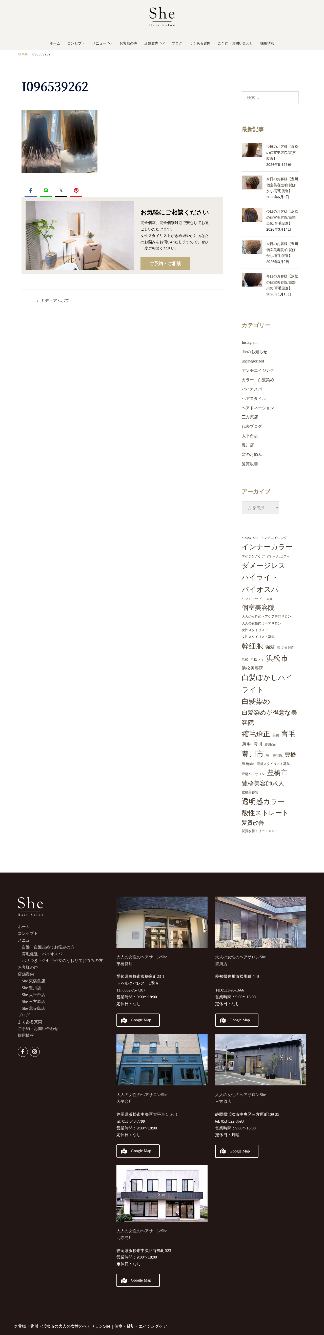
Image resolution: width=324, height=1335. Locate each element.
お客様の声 (128, 43)
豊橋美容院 (250, 792)
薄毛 (246, 744)
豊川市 (253, 754)
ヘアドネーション (258, 408)
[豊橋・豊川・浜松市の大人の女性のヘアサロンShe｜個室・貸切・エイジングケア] (162, 18)
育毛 (288, 734)
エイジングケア (253, 556)
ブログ (177, 43)
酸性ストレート (265, 813)
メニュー (99, 43)
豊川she (270, 744)
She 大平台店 (33, 995)
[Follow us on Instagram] (35, 1052)
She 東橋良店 (33, 981)
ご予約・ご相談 (165, 263)
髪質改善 (250, 464)
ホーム (55, 43)
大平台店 (250, 436)
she (255, 538)
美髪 (275, 735)
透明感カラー (263, 801)
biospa (246, 538)
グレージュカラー (278, 556)
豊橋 (290, 755)
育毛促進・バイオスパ (42, 954)
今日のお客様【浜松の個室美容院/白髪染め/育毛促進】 (282, 217)
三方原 (268, 599)
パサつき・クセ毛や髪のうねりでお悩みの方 (62, 960)
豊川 (258, 744)
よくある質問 (200, 43)
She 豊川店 (31, 988)
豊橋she (248, 764)
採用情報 (267, 43)
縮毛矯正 (256, 734)
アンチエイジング (258, 370)
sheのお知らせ (254, 352)
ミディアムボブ (55, 300)
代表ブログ (252, 426)
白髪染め (256, 701)
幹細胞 (252, 646)
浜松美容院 (252, 668)
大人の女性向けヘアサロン (261, 623)
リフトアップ (251, 599)
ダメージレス (264, 566)
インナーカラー (267, 547)
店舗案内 (151, 43)
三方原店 (250, 417)
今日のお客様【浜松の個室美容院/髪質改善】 (282, 152)
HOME (23, 54)
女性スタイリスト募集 (258, 637)
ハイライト (260, 577)
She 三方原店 (33, 1001)
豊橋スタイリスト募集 (273, 764)
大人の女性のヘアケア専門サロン (266, 616)
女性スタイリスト (255, 630)
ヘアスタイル (254, 398)
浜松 (245, 659)
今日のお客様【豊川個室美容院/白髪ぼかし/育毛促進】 (282, 250)
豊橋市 (277, 773)
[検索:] (270, 97)
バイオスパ (252, 389)
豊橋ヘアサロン (253, 774)
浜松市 (277, 658)
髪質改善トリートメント (260, 831)
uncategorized (253, 361)
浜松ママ (257, 659)
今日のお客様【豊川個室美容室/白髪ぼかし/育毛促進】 (282, 185)
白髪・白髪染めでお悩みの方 (48, 947)
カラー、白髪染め (258, 380)
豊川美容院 (274, 755)
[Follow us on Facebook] (23, 1052)
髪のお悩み (252, 454)
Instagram (249, 342)
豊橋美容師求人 (263, 783)
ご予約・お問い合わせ (235, 43)
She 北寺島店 (33, 1008)
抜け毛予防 (285, 647)
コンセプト (76, 43)
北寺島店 (124, 1238)
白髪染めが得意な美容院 (269, 717)
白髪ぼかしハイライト (267, 683)
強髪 (270, 647)
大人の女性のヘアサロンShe (141, 1231)
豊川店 (248, 445)
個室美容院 (258, 607)
